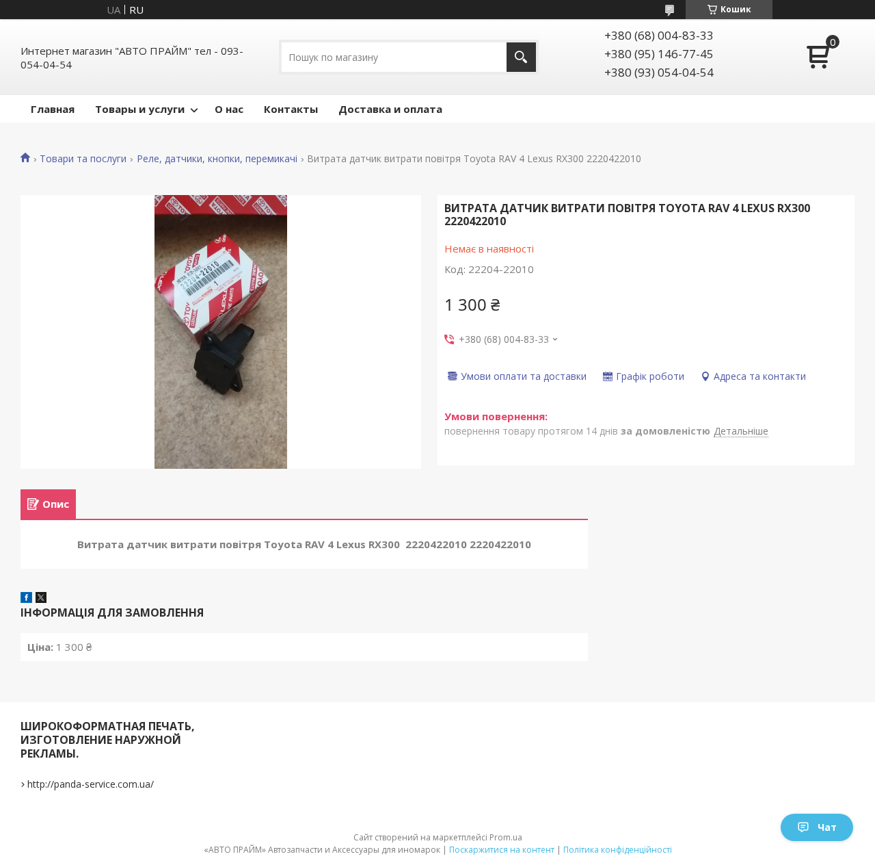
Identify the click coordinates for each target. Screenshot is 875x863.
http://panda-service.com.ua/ (90, 783)
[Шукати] (521, 57)
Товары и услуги (140, 109)
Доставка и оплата (390, 109)
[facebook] (26, 599)
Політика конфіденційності (617, 849)
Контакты (291, 109)
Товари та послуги (83, 159)
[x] (41, 599)
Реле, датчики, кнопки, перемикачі (217, 159)
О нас (229, 109)
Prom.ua (505, 837)
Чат (827, 827)
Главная (53, 109)
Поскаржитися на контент (501, 849)
